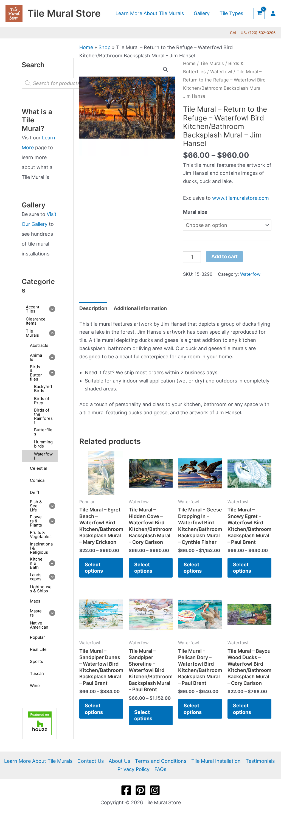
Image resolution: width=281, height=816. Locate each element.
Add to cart (224, 256)
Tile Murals (212, 63)
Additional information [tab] (140, 308)
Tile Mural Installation (216, 761)
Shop (105, 47)
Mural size (195, 212)
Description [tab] (93, 308)
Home (86, 47)
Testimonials (260, 761)
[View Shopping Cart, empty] (259, 13)
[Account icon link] (273, 13)
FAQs (160, 769)
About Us (119, 761)
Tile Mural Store (64, 13)
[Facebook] (126, 790)
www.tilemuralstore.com (240, 198)
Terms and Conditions (160, 761)
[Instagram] (154, 790)
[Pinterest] (140, 790)
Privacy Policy (133, 769)
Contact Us (90, 761)
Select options (94, 568)
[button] (165, 69)
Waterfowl (221, 71)
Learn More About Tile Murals (38, 761)
